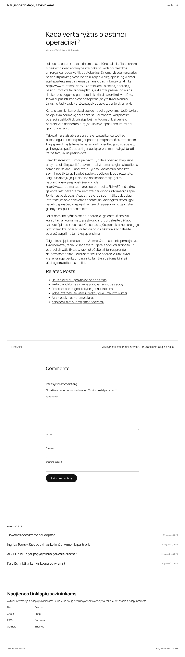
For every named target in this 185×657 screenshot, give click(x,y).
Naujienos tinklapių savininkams (30, 5)
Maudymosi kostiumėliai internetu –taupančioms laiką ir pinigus (137, 346)
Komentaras (52, 396)
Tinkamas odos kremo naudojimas (31, 535)
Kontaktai (172, 5)
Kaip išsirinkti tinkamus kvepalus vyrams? (36, 563)
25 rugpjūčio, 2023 (169, 544)
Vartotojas (60, 50)
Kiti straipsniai (73, 50)
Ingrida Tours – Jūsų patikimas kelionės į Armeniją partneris (48, 544)
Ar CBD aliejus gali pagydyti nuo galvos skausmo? (42, 554)
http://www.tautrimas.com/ (64, 86)
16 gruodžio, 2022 (170, 563)
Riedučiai (16, 346)
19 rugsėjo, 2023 (170, 535)
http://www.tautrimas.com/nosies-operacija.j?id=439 (83, 186)
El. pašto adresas (54, 448)
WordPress (173, 648)
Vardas (49, 434)
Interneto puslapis (54, 461)
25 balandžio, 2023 (169, 554)
